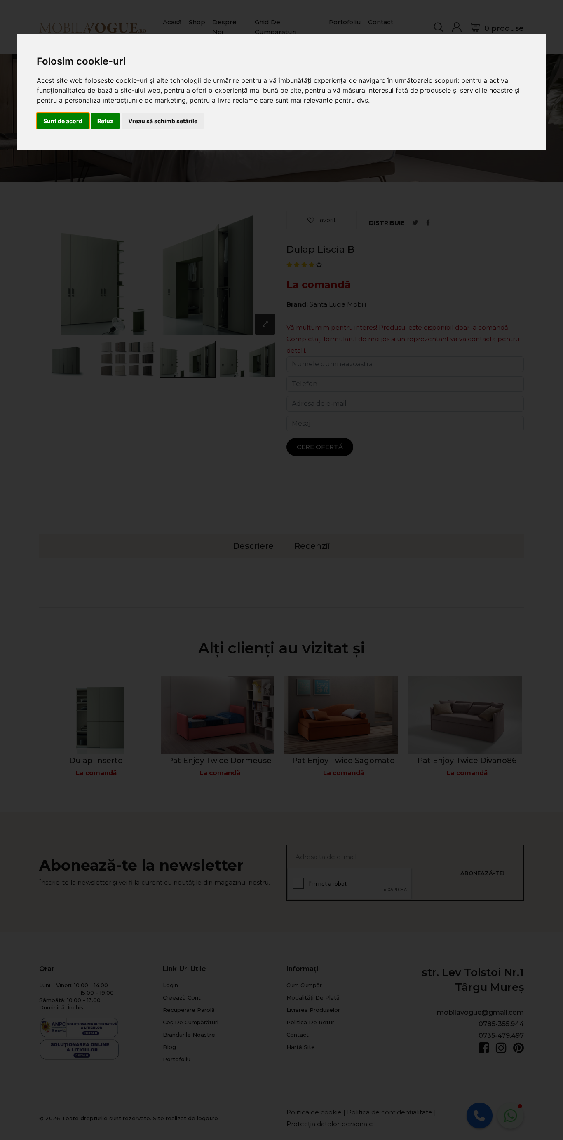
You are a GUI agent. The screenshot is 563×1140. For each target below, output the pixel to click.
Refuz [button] (105, 120)
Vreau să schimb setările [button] (162, 120)
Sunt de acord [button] (62, 120)
